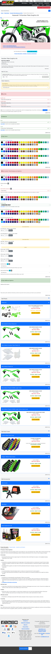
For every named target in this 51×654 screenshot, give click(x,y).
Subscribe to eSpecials (25, 622)
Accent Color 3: (4, 153)
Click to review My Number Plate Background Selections (14, 47)
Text (7, 230)
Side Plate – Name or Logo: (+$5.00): (7, 241)
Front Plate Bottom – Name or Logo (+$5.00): (9, 233)
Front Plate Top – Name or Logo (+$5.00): (8, 228)
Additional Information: (5, 284)
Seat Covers (41, 3)
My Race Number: (4, 183)
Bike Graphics (24, 3)
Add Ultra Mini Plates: (5, 270)
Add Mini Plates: (4, 263)
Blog (33, 1)
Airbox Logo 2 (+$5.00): (5, 254)
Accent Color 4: (4, 160)
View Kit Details (35, 334)
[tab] (5, 547)
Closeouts (48, 5)
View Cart (48, 1)
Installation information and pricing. (9, 582)
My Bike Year (3, 98)
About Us (25, 624)
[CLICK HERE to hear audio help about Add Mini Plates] (7, 264)
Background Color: (5, 175)
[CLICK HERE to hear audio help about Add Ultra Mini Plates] (9, 270)
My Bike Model (3, 104)
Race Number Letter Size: (5, 188)
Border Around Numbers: (6, 209)
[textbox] (25, 205)
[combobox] (25, 205)
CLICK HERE (45, 110)
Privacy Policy (25, 626)
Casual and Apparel (36, 5)
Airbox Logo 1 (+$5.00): (5, 249)
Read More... (47, 68)
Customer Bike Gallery (39, 1)
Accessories (46, 3)
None (11, 230)
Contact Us (24, 1)
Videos (29, 1)
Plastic (36, 3)
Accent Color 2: (5, 147)
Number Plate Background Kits (16, 13)
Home (19, 1)
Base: (2, 120)
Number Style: (3, 203)
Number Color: (4, 195)
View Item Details (35, 312)
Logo (3, 230)
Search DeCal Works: (5, 10)
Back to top (48, 112)
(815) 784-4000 (41, 633)
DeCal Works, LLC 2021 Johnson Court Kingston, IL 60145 (42, 630)
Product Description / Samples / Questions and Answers (25, 53)
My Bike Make (3, 101)
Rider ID (31, 3)
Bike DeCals (6, 13)
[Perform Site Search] (49, 11)
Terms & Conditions (25, 628)
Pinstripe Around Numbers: (7, 217)
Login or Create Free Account (43, 7)
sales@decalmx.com (45, 636)
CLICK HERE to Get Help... (32, 51)
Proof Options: (5, 83)
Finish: (2, 126)
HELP (43, 5)
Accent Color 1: (6, 140)
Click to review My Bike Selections (9, 45)
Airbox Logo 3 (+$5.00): (5, 259)
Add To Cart (45, 76)
